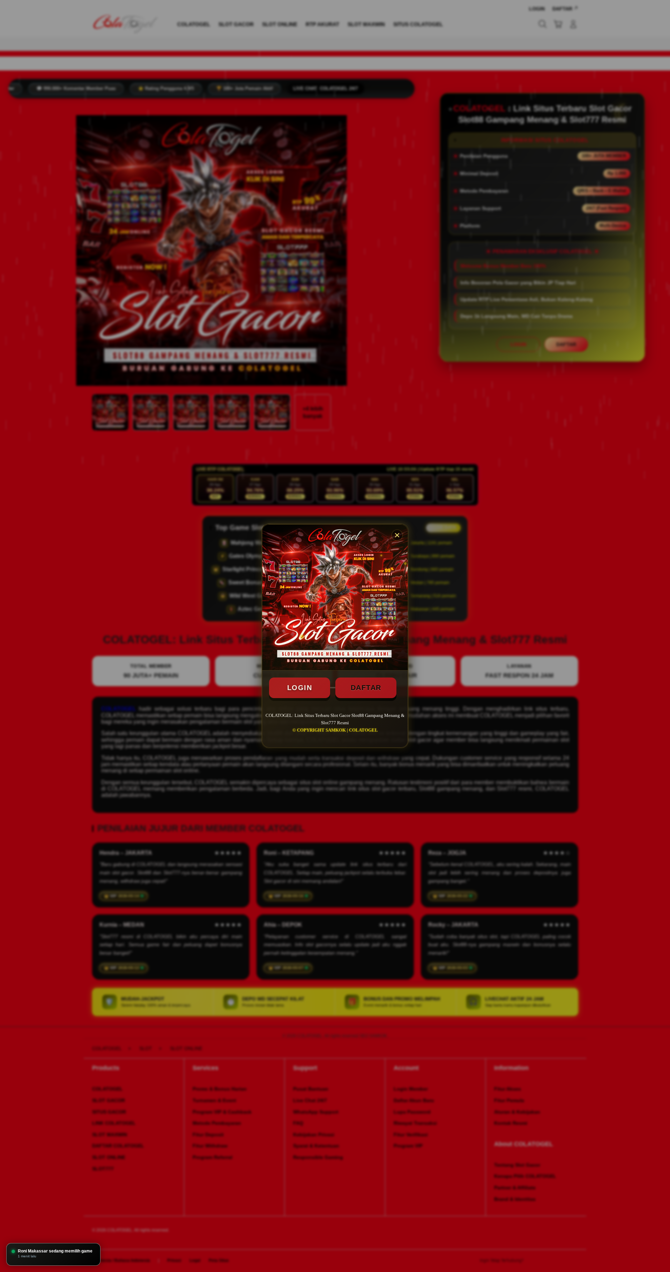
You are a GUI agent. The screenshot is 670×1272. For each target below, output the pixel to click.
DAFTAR (366, 687)
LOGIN (299, 687)
